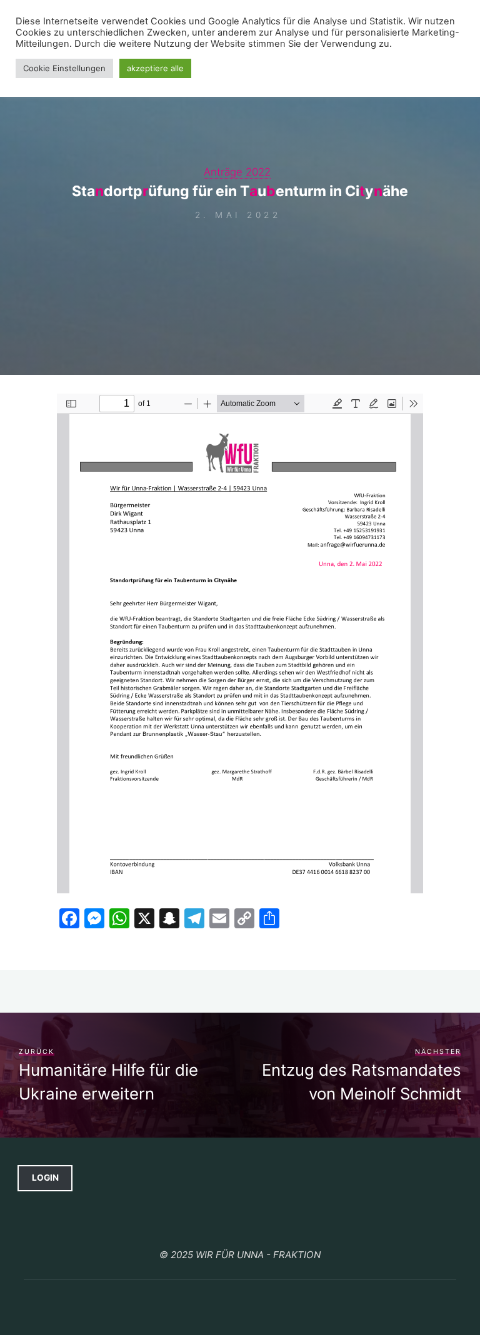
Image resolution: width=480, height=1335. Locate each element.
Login (45, 1178)
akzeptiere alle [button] (155, 68)
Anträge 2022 (237, 172)
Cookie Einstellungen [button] (64, 68)
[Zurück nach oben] (240, 1227)
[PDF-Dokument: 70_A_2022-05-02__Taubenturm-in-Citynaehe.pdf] (240, 643)
